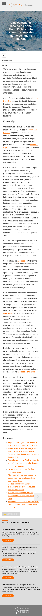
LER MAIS (8, 540)
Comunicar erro (11, 514)
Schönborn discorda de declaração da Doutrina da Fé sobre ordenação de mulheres (23, 505)
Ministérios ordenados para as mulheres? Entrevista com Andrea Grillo (22, 496)
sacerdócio (21, 261)
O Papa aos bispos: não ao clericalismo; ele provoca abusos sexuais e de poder (21, 487)
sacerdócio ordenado (26, 372)
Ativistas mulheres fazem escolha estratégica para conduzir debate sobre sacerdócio (22, 478)
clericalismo (8, 313)
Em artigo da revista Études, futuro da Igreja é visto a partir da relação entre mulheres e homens (23, 463)
